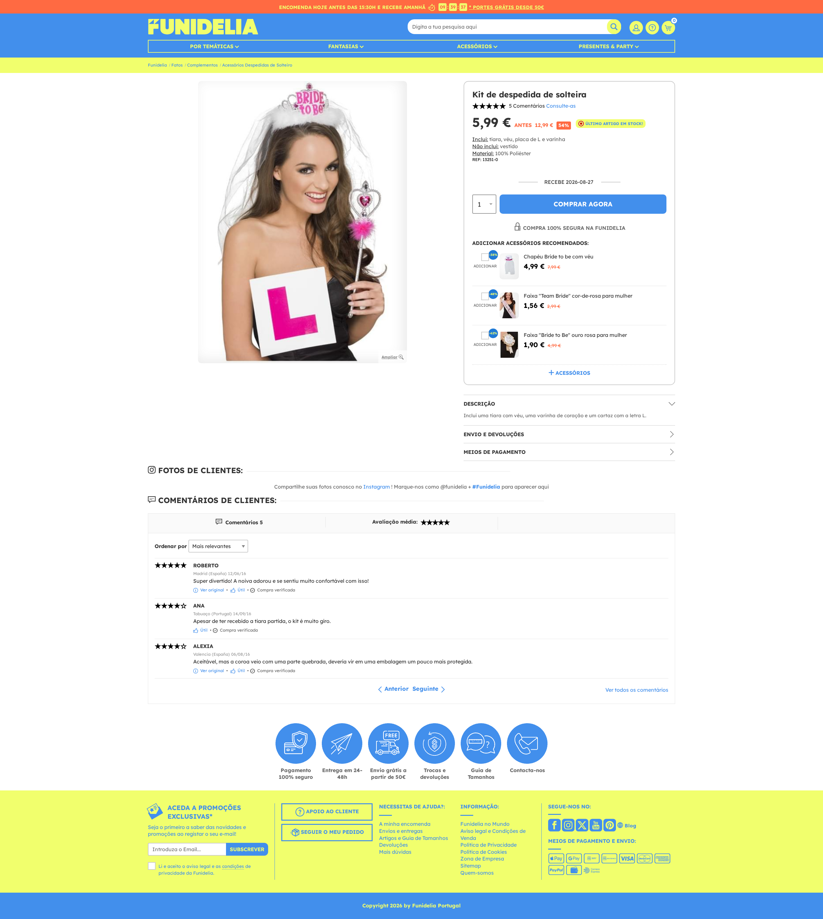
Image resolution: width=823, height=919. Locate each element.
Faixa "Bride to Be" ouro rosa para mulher (575, 335)
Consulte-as (561, 106)
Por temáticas (211, 46)
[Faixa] (509, 306)
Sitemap (470, 865)
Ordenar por (171, 546)
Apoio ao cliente (331, 811)
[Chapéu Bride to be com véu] (509, 266)
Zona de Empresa (482, 858)
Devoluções (393, 845)
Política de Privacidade (488, 845)
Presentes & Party (606, 46)
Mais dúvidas (395, 852)
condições (233, 866)
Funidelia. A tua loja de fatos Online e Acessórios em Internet (203, 26)
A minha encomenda (404, 824)
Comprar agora (583, 204)
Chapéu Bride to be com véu (558, 256)
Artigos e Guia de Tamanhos (413, 838)
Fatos (177, 65)
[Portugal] (554, 826)
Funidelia (157, 65)
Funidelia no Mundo (485, 824)
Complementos (202, 65)
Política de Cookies (483, 852)
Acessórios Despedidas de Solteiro (257, 65)
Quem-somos (477, 872)
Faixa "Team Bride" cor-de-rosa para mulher (578, 296)
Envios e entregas (401, 831)
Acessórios (474, 46)
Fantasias (343, 46)
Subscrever (247, 849)
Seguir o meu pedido (331, 832)
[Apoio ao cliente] (652, 27)
